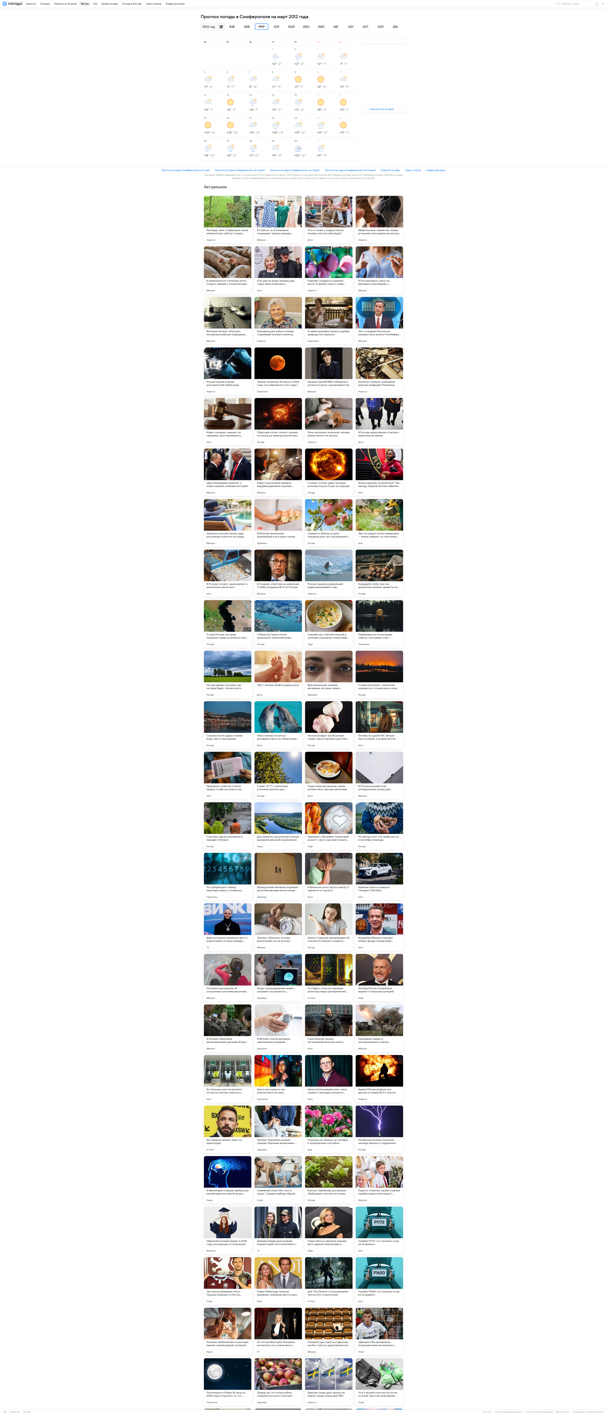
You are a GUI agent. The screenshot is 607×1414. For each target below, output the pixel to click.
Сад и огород (412, 170)
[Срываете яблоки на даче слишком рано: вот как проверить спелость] (329, 522)
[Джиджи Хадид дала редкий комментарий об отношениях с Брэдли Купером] (278, 1230)
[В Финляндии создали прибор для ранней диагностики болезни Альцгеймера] (227, 1179)
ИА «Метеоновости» (595, 1412)
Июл (321, 26)
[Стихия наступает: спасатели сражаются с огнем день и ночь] (379, 674)
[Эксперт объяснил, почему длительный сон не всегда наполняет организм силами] (278, 927)
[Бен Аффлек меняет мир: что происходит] (227, 1129)
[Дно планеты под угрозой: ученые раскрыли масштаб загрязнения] (278, 826)
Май (291, 26)
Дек (395, 26)
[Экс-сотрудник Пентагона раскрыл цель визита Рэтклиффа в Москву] (379, 320)
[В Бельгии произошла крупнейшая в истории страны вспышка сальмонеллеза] (278, 522)
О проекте (486, 1412)
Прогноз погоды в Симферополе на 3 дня (186, 170)
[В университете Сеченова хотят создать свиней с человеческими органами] (227, 270)
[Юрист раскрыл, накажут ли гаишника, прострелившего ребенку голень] (227, 421)
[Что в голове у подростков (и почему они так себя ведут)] (329, 219)
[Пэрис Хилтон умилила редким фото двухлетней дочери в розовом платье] (329, 1230)
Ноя (380, 26)
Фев (247, 26)
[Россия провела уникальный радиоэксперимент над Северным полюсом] (329, 573)
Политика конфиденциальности (508, 1412)
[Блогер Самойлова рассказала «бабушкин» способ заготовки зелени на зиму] (329, 1179)
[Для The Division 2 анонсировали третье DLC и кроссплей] (329, 1281)
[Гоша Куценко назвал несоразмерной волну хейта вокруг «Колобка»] (329, 1028)
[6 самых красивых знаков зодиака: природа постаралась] (329, 320)
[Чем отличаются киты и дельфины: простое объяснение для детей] (278, 725)
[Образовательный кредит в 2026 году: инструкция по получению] (227, 1230)
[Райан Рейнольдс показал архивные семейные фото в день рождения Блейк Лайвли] (278, 1281)
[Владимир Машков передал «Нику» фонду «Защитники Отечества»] (379, 927)
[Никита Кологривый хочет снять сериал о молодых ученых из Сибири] (329, 1078)
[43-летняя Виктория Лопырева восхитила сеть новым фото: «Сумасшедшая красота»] (278, 1331)
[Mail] (5, 4)
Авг (335, 26)
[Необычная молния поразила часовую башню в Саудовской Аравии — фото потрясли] (379, 1129)
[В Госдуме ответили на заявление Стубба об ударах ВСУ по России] (278, 573)
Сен (350, 26)
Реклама (27, 1412)
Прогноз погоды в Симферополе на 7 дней (294, 170)
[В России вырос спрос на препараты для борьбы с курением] (379, 270)
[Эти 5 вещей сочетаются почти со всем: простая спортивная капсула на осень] (379, 1382)
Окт (365, 26)
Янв (232, 26)
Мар (262, 26)
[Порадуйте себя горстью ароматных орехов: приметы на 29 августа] (379, 573)
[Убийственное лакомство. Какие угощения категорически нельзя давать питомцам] (379, 219)
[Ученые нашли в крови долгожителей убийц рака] (227, 371)
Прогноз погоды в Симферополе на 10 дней (350, 170)
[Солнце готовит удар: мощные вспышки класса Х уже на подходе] (329, 472)
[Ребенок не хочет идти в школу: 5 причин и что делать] (329, 876)
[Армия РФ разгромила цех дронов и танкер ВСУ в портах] (379, 1078)
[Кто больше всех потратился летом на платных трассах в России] (227, 1078)
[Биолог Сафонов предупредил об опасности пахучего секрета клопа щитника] (329, 927)
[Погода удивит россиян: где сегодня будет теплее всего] (227, 674)
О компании (15, 1412)
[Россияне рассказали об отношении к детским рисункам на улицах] (227, 977)
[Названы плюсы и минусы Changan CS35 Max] (379, 876)
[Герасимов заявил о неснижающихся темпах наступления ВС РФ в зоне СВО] (379, 1028)
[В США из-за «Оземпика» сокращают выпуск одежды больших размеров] (278, 219)
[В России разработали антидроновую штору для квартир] (379, 775)
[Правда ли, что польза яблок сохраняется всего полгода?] (278, 1382)
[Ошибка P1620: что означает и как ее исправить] (379, 1281)
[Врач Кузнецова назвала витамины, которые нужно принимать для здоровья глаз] (329, 674)
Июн (306, 26)
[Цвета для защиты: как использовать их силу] (278, 1078)
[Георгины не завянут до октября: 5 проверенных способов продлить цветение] (329, 1129)
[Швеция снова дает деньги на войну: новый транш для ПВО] (329, 1382)
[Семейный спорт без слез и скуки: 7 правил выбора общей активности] (278, 1179)
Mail (5, 1412)
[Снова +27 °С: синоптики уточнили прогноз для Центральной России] (278, 775)
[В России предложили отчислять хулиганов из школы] (379, 421)
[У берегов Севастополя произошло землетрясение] (278, 624)
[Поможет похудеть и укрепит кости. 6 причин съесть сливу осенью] (329, 270)
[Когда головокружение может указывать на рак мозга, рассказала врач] (278, 977)
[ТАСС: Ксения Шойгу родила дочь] (278, 674)
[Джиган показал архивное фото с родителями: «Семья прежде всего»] (227, 927)
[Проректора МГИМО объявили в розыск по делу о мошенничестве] (329, 371)
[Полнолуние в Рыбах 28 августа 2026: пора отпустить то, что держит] (227, 1382)
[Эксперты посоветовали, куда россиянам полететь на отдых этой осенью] (227, 522)
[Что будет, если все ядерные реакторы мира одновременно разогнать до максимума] (329, 977)
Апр (276, 26)
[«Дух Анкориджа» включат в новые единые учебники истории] (227, 472)
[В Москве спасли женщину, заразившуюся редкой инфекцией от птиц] (278, 1028)
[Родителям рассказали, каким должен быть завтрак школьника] (329, 775)
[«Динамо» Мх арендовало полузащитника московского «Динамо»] (379, 1331)
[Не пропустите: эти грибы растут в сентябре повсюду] (379, 826)
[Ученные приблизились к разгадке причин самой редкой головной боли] (227, 1331)
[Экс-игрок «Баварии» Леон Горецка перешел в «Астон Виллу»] (227, 1281)
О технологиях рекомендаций (539, 1412)
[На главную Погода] (14, 4)
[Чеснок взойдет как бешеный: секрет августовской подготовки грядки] (329, 725)
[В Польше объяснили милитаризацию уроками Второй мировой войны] (227, 1028)
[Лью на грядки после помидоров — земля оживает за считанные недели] (379, 522)
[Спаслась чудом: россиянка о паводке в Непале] (227, 826)
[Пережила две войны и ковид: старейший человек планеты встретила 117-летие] (278, 320)
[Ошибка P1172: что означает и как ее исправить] (379, 1230)
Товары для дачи (435, 170)
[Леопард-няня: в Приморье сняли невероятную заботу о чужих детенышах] (227, 219)
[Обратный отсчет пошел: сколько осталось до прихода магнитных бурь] (278, 421)
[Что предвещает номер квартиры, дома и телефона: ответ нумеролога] (227, 876)
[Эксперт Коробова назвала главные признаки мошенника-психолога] (278, 1129)
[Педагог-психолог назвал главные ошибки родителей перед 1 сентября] (379, 1179)
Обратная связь (562, 1412)
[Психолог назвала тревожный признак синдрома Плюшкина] (379, 371)
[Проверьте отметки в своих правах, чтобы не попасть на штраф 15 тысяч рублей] (227, 775)
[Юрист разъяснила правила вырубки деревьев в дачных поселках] (278, 472)
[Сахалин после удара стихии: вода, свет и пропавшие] (227, 725)
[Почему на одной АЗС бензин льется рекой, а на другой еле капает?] (379, 725)
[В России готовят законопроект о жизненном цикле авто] (227, 573)
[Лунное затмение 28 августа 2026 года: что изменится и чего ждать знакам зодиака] (278, 371)
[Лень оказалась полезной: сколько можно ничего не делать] (329, 421)
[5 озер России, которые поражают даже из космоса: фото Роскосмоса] (227, 624)
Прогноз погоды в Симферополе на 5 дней (240, 170)
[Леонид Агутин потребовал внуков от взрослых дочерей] (379, 977)
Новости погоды (390, 170)
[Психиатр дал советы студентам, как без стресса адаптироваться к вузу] (329, 1331)
